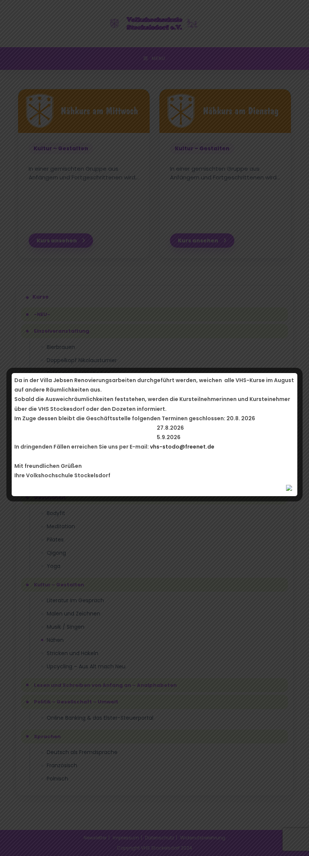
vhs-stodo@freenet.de (182, 446)
